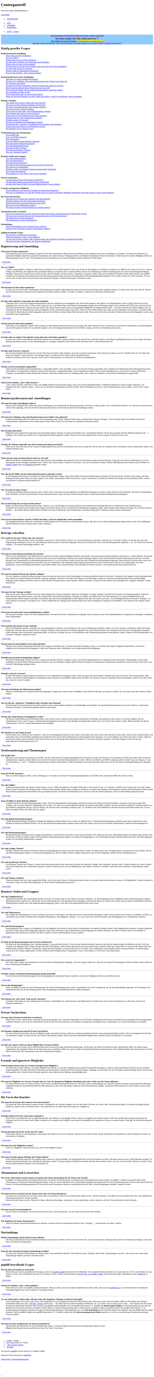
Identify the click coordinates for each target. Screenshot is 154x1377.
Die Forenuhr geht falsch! (15, 84)
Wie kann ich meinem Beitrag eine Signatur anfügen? (26, 107)
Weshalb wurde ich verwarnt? (17, 120)
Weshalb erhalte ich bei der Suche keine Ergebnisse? (26, 201)
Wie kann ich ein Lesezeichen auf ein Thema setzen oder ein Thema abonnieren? (36, 216)
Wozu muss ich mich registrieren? (18, 56)
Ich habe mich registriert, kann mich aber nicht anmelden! (27, 62)
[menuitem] (8, 23)
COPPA (130, 303)
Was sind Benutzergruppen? (16, 163)
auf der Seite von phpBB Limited (90, 1274)
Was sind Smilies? (12, 139)
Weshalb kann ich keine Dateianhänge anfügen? (24, 118)
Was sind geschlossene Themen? (18, 150)
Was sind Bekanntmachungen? (17, 146)
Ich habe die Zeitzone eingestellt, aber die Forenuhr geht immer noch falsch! (34, 86)
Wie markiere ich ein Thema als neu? (20, 129)
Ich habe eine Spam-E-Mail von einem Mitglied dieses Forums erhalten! (33, 184)
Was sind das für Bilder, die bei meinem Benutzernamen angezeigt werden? (34, 90)
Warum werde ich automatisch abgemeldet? (22, 71)
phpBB (13, 1351)
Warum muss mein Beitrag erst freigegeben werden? (25, 127)
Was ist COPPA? (12, 58)
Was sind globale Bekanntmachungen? (20, 144)
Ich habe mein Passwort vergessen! (19, 69)
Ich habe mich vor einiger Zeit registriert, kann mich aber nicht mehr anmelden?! (36, 66)
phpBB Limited (12, 465)
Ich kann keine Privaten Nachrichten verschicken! (25, 180)
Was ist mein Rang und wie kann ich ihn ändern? (24, 94)
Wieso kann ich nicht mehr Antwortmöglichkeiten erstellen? (28, 111)
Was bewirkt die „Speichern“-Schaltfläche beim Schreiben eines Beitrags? (34, 124)
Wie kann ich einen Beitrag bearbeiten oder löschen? (26, 105)
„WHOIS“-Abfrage (35, 1304)
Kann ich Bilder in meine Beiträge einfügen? (23, 141)
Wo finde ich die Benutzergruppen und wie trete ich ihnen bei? (29, 165)
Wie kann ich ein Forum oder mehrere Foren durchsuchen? (28, 199)
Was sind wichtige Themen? (16, 148)
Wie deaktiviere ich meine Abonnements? (21, 220)
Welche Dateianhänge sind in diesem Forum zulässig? (26, 226)
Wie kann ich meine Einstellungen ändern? (22, 79)
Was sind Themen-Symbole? (17, 152)
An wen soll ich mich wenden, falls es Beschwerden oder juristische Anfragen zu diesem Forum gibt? (44, 239)
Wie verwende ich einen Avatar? (18, 92)
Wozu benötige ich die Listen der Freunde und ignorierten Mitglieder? (32, 190)
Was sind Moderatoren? (15, 161)
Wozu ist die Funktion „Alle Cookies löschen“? (24, 73)
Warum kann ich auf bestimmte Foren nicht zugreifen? (26, 116)
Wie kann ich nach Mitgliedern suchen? (21, 205)
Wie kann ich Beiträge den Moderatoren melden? (24, 122)
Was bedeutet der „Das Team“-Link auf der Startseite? (26, 174)
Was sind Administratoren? (16, 158)
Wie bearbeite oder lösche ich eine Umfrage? (23, 114)
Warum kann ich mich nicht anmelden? (20, 64)
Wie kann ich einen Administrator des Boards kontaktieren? (28, 241)
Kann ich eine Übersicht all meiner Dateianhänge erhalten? (28, 229)
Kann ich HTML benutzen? (16, 137)
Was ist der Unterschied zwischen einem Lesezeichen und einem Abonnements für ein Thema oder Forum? (46, 214)
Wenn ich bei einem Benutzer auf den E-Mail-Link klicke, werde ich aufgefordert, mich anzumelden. (44, 96)
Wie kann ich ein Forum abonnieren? (20, 218)
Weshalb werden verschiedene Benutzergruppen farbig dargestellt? (31, 169)
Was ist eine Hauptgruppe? (16, 171)
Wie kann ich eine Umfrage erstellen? (20, 109)
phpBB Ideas (115, 1288)
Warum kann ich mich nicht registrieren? (21, 60)
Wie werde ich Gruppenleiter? (17, 167)
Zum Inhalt (5, 15)
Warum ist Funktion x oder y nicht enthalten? (23, 237)
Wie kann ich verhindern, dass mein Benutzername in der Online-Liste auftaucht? (36, 81)
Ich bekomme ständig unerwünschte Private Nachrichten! (27, 182)
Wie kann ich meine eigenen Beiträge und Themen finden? (28, 207)
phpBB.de (29, 465)
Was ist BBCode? (12, 135)
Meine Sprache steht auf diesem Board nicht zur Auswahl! (28, 88)
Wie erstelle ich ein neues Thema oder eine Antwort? (26, 103)
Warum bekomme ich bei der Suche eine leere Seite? (26, 203)
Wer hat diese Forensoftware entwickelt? (21, 235)
